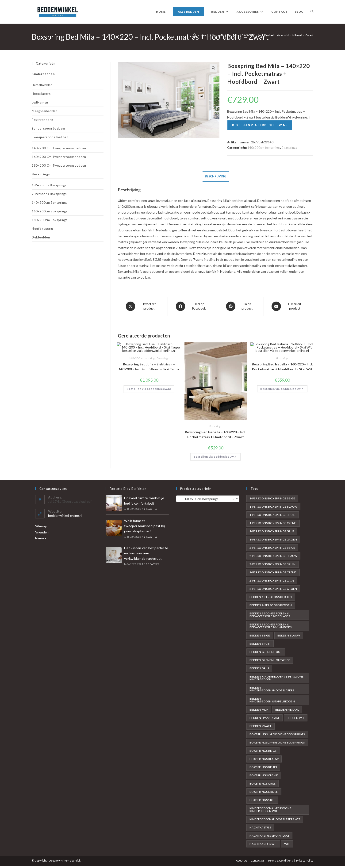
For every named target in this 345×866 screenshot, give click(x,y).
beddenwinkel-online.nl (65, 515)
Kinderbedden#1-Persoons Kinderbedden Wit (270, 809)
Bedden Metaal (287, 709)
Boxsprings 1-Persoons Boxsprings (277, 734)
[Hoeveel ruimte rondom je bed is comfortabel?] (114, 503)
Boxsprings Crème (263, 775)
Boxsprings (289, 147)
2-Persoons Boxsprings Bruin (272, 564)
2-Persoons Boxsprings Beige (272, 547)
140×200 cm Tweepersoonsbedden (59, 148)
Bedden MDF (258, 709)
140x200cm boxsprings (263, 147)
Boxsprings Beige (262, 750)
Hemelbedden (42, 85)
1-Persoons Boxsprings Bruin (272, 515)
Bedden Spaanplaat (264, 718)
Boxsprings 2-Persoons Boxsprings (277, 742)
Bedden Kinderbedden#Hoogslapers (271, 689)
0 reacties (150, 508)
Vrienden (42, 532)
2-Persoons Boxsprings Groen (273, 588)
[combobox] (207, 498)
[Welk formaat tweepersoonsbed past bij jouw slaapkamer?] (114, 528)
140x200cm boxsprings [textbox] (206, 499)
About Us (241, 860)
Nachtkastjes (260, 827)
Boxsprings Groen (263, 791)
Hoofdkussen (42, 228)
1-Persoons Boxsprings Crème (273, 523)
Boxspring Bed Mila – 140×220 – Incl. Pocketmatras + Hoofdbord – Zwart (262, 35)
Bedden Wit (295, 718)
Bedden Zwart (260, 726)
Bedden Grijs (259, 668)
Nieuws (40, 538)
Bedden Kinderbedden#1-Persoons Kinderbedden (276, 678)
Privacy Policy (304, 860)
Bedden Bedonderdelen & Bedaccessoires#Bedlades (269, 615)
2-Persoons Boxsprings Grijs (271, 580)
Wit (287, 844)
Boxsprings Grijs (262, 783)
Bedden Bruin (260, 643)
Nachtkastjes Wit (263, 844)
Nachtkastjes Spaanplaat (269, 835)
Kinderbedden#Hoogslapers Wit (274, 819)
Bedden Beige (259, 635)
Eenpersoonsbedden (48, 128)
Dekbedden (41, 237)
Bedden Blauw (288, 635)
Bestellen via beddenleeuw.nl (259, 125)
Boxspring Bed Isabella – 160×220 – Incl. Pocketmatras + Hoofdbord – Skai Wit (282, 366)
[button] (213, 68)
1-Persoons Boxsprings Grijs (271, 531)
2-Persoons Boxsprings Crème (273, 572)
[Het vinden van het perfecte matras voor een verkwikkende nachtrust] (114, 555)
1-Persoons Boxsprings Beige (272, 498)
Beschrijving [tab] (215, 176)
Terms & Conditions (280, 860)
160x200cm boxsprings (49, 211)
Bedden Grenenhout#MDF (269, 660)
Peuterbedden (42, 120)
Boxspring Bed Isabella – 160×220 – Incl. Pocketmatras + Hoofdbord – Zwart (215, 434)
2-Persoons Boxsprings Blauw (273, 556)
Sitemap (41, 526)
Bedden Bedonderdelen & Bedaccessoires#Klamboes (270, 626)
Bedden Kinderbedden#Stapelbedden (272, 700)
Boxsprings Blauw (264, 759)
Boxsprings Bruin (263, 767)
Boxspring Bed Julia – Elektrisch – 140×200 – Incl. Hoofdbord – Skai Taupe (149, 366)
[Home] (194, 35)
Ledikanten (40, 102)
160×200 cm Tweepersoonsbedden (59, 157)
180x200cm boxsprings (49, 220)
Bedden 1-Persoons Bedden (270, 597)
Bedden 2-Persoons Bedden (270, 605)
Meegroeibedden (44, 111)
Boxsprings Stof (262, 800)
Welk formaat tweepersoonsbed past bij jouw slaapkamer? (144, 526)
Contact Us (257, 860)
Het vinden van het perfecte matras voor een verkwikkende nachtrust (146, 553)
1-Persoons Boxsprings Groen (273, 539)
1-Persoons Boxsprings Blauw (273, 506)
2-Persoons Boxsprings (49, 194)
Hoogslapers (41, 94)
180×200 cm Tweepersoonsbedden (59, 165)
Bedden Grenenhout (265, 652)
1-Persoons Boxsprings (49, 185)
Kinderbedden (43, 74)
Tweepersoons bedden (50, 137)
